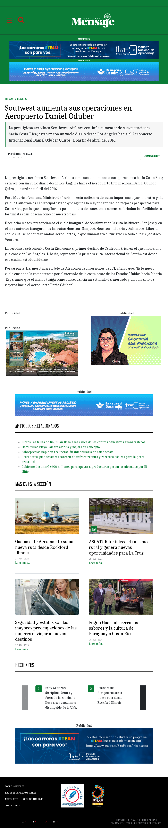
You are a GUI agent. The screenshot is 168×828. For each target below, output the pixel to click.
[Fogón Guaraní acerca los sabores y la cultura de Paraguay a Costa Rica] (121, 597)
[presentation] (25, 697)
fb (33, 821)
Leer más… (23, 563)
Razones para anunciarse (20, 792)
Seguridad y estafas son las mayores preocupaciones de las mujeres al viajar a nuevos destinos (46, 631)
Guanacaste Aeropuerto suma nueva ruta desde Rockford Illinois (44, 547)
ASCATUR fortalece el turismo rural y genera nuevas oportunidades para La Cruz (118, 547)
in (54, 821)
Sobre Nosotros (14, 786)
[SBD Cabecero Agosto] (84, 71)
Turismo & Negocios (16, 99)
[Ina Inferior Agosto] (84, 745)
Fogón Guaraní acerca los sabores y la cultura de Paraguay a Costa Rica (113, 628)
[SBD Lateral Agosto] (126, 340)
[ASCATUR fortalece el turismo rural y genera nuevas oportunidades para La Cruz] (121, 516)
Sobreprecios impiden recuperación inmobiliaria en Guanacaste (68, 452)
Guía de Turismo (33, 799)
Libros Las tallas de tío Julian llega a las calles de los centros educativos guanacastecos (83, 442)
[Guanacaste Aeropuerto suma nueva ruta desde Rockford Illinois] (47, 516)
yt (43, 821)
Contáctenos (12, 805)
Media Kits (11, 799)
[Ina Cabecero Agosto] (84, 50)
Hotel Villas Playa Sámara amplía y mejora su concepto (61, 447)
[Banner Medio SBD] (84, 405)
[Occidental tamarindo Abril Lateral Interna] (42, 353)
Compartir (151, 155)
